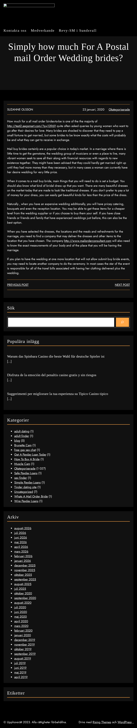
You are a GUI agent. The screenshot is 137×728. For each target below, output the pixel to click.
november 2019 (24, 644)
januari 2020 (22, 635)
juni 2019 (20, 668)
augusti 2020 (22, 602)
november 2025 (24, 570)
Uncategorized (23, 492)
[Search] (122, 322)
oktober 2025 (23, 575)
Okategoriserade (119, 109)
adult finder (21, 436)
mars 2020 (21, 626)
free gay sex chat (25, 450)
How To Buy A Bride (27, 459)
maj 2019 (20, 672)
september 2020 (25, 598)
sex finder (20, 478)
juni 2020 (20, 612)
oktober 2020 (23, 593)
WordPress (125, 722)
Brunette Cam (23, 445)
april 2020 (21, 621)
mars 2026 (21, 551)
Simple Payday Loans (27, 482)
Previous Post (18, 285)
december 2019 (24, 640)
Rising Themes (102, 722)
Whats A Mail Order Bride (31, 496)
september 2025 (25, 579)
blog (17, 440)
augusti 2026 (22, 528)
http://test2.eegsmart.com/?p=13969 (31, 126)
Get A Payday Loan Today (30, 454)
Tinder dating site (25, 487)
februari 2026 (23, 556)
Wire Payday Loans (26, 501)
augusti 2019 (22, 658)
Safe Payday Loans (25, 473)
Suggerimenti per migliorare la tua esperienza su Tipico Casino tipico (57, 393)
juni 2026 (20, 537)
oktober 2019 (23, 649)
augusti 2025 (22, 584)
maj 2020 (20, 616)
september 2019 (25, 654)
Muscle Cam (22, 464)
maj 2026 (20, 542)
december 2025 (24, 565)
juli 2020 (20, 607)
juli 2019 (20, 663)
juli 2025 (20, 589)
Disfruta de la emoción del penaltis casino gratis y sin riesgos (51, 375)
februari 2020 (23, 630)
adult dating (21, 431)
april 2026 (21, 547)
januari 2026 (22, 561)
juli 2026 (20, 533)
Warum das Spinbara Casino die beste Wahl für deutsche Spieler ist (56, 356)
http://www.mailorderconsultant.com (87, 241)
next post (122, 285)
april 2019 (21, 677)
